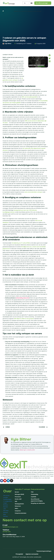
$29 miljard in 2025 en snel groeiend (24, 318)
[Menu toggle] (32, 3)
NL (25, 3)
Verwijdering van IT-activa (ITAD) (21, 243)
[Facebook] (1, 480)
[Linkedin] (8, 480)
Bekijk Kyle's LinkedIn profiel (27, 450)
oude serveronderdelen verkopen (33, 192)
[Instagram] (11, 480)
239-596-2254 (7, 531)
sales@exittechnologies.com (10, 527)
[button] (49, 55)
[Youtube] (5, 480)
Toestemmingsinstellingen (43, 551)
